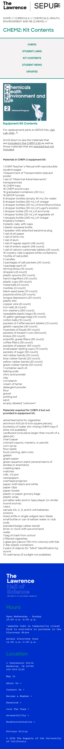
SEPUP (46, 6)
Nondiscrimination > (20, 722)
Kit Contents (32, 58)
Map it (10, 676)
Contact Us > (15, 690)
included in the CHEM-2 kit (24, 143)
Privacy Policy (17, 731)
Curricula (22, 18)
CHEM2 (32, 45)
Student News (32, 65)
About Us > (13, 683)
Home (7, 18)
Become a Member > (19, 696)
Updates (32, 72)
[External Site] (14, 8)
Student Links (32, 51)
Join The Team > (17, 709)
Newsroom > (13, 703)
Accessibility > (17, 715)
